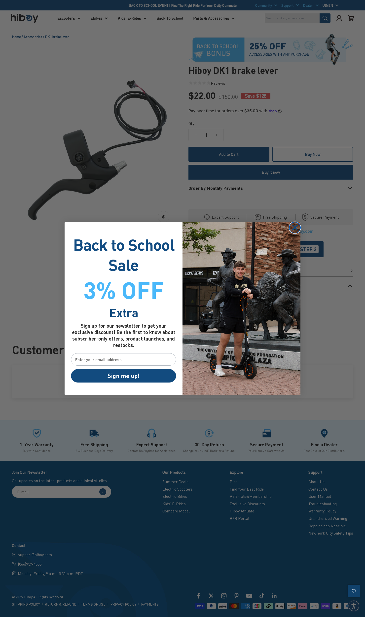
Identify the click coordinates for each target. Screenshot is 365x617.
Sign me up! (124, 376)
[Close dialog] (294, 227)
